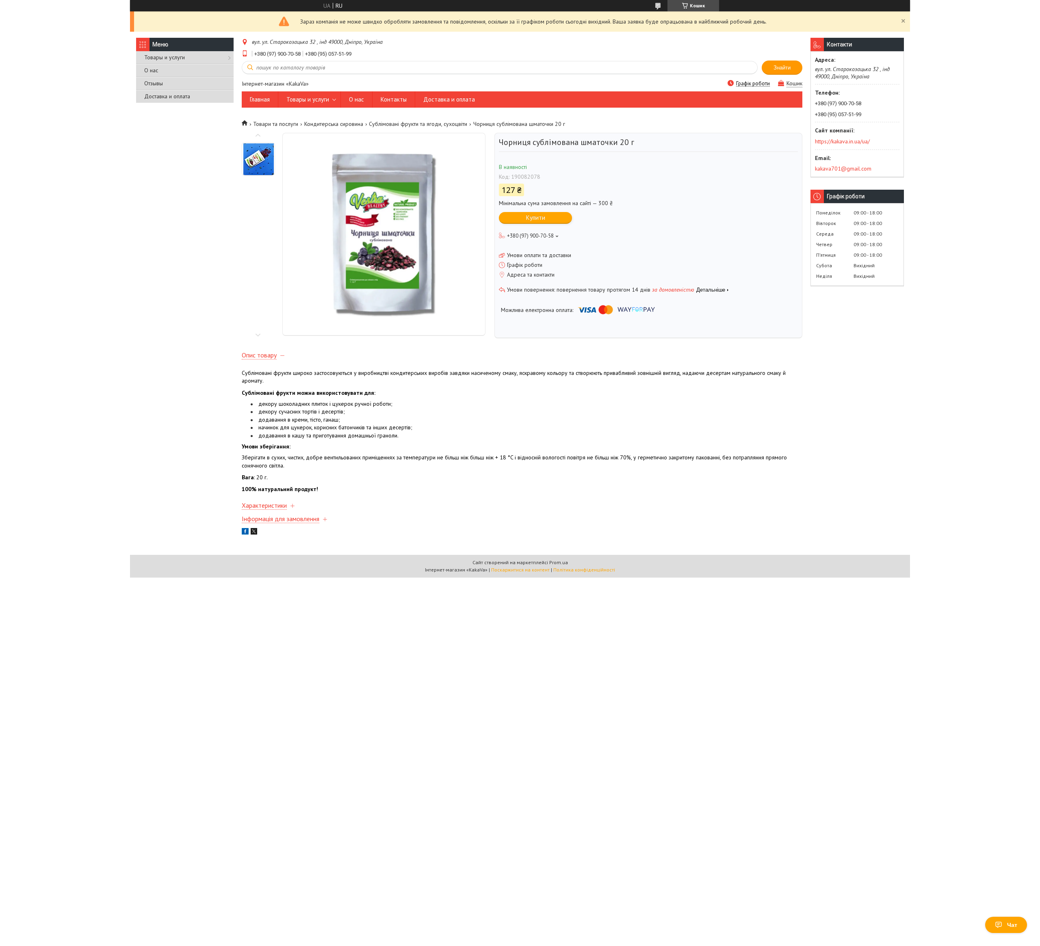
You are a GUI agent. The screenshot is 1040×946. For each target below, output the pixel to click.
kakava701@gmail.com (843, 168)
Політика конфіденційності (584, 570)
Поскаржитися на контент (520, 570)
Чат (1012, 925)
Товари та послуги (275, 124)
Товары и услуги (164, 57)
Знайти (782, 68)
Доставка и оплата (167, 96)
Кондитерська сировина (333, 124)
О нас (151, 70)
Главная (260, 99)
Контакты (394, 99)
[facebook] (245, 532)
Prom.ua (558, 562)
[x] (254, 532)
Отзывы (153, 83)
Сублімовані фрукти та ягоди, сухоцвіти (418, 124)
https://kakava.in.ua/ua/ (842, 141)
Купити (535, 217)
